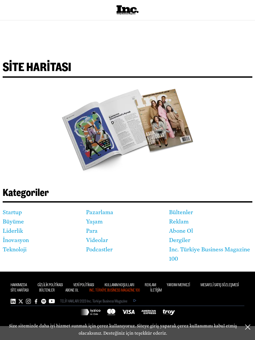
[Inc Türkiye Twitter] (20, 301)
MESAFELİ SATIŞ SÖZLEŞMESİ (220, 285)
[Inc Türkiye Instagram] (28, 301)
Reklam (179, 222)
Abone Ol (181, 231)
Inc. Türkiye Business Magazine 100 (209, 254)
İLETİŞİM (156, 290)
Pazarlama (99, 212)
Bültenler (181, 212)
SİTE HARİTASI (20, 290)
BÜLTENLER (47, 290)
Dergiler (179, 240)
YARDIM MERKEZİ (178, 285)
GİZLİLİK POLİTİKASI (50, 285)
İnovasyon (16, 240)
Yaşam (94, 222)
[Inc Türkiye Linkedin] (13, 301)
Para (92, 231)
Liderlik (13, 231)
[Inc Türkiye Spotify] (43, 301)
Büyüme (13, 222)
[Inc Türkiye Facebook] (36, 301)
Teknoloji (15, 250)
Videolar (97, 240)
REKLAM (150, 285)
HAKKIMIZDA (19, 285)
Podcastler (99, 250)
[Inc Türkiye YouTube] (52, 301)
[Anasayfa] (127, 10)
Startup (12, 212)
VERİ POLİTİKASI (83, 285)
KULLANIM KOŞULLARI (119, 285)
